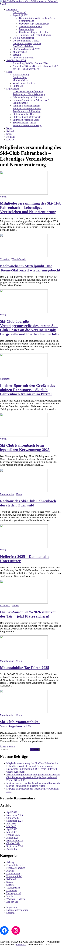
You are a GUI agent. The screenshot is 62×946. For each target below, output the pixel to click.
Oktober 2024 (13, 843)
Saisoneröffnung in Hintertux (27, 97)
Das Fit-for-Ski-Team (23, 46)
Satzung (17, 54)
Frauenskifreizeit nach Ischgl (27, 125)
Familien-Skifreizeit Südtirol (27, 108)
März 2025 (11, 832)
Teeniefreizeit (19, 259)
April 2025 (11, 829)
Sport (9, 71)
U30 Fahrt (11, 890)
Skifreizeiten (12, 88)
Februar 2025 (13, 835)
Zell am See (12, 901)
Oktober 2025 (13, 818)
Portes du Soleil (14, 876)
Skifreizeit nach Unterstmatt (27, 117)
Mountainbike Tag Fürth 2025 (24, 668)
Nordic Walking (21, 74)
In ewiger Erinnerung (23, 57)
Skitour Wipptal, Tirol (23, 114)
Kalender (11, 131)
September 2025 (14, 820)
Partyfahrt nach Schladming (27, 111)
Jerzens (10, 870)
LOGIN (10, 139)
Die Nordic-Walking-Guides (27, 43)
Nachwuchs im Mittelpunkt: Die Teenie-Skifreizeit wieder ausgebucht (30, 268)
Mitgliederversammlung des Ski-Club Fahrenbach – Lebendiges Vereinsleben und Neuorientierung (30, 207)
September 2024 (14, 846)
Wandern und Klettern (24, 83)
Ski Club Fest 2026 (16, 60)
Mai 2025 (11, 826)
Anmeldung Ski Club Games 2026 (30, 63)
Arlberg (10, 862)
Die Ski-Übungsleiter (23, 37)
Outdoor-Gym (20, 77)
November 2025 (14, 815)
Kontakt (10, 136)
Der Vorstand (19, 12)
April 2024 (11, 849)
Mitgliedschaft (20, 52)
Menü (3, 4)
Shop (9, 134)
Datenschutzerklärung (17, 910)
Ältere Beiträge (7, 746)
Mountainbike (7, 494)
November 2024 (14, 840)
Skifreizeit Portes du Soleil (26, 119)
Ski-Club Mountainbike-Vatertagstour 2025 (20, 724)
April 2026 (11, 812)
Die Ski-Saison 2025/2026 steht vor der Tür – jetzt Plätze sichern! (28, 614)
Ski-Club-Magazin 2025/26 (26, 49)
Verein (3, 196)
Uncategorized (13, 893)
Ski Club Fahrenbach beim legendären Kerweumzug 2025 (25, 447)
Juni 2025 (11, 823)
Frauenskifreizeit (14, 865)
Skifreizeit (5, 259)
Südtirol (10, 884)
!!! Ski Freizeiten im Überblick (28, 91)
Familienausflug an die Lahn (33, 32)
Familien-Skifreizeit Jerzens (26, 105)
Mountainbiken (26, 29)
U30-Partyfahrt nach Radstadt (34, 23)
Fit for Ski (18, 86)
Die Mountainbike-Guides (26, 40)
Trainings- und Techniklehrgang (35, 35)
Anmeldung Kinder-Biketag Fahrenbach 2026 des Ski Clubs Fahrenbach (36, 67)
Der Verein (11, 9)
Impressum (11, 907)
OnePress (21, 944)
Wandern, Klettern (15, 899)
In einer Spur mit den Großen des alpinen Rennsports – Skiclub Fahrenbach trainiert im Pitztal (27, 389)
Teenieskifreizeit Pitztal (30, 26)
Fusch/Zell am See (15, 868)
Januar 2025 (12, 837)
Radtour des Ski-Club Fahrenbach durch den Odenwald (28, 503)
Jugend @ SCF (20, 15)
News (9, 128)
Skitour (10, 882)
